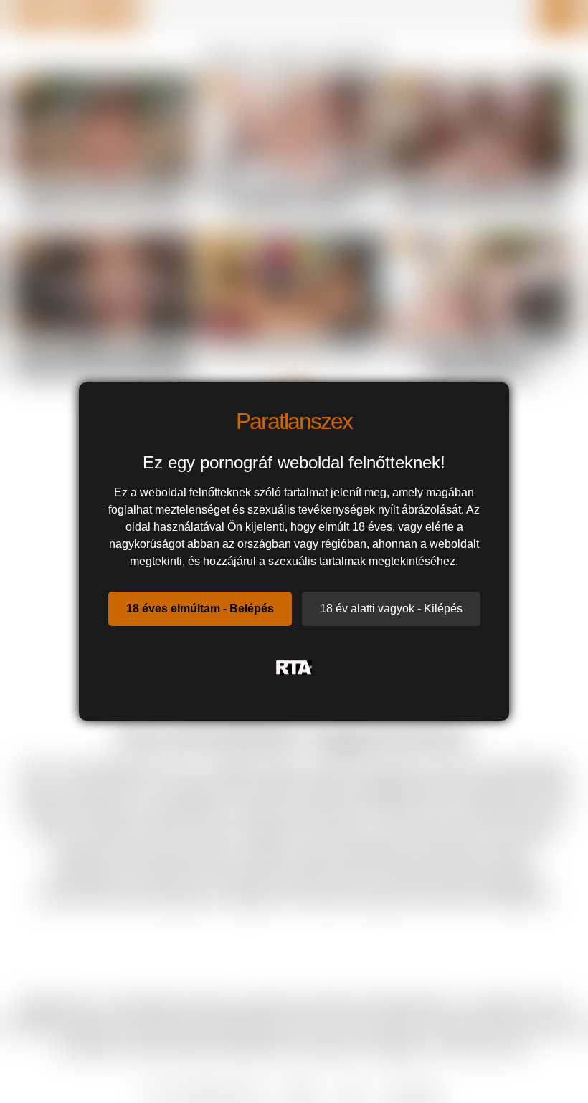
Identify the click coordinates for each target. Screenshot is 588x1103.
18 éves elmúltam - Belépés (200, 608)
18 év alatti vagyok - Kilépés (391, 608)
